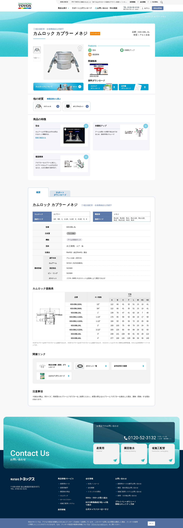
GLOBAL (155, 2)
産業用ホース (65, 484)
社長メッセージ (93, 484)
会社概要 (91, 488)
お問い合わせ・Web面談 (107, 8)
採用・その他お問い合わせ (127, 495)
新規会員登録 (158, 8)
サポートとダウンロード (82, 8)
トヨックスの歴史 (94, 491)
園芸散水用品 (65, 491)
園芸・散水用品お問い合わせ (128, 488)
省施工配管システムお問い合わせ (129, 491)
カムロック (64, 495)
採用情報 (132, 2)
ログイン (147, 8)
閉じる (151, 523)
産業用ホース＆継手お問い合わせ (129, 484)
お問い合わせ (121, 479)
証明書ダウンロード (126, 87)
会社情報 (143, 2)
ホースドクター (65, 499)
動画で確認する (40, 137)
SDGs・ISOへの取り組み (97, 498)
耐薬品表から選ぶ (54, 99)
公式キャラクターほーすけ (97, 509)
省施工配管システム (67, 503)
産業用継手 (64, 488)
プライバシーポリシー (99, 524)
